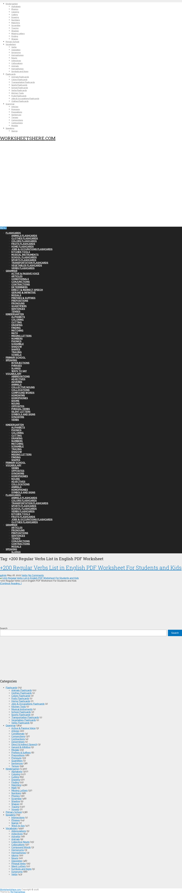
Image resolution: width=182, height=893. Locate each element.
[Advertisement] (85, 164)
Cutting (14, 15)
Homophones (17, 55)
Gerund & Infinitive (23, 292)
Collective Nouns (23, 387)
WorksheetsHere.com (27, 138)
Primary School (12, 42)
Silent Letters (20, 411)
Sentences (16, 115)
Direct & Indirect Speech (27, 290)
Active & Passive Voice (25, 273)
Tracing (14, 28)
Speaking (10, 128)
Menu (3, 228)
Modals (14, 126)
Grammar (10, 104)
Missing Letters (18, 33)
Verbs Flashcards (19, 90)
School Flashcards (19, 88)
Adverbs (16, 382)
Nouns (14, 58)
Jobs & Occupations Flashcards (25, 98)
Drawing (15, 17)
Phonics (14, 9)
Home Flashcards (22, 246)
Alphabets (15, 6)
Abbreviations (20, 376)
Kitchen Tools (17, 93)
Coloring (15, 12)
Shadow (15, 31)
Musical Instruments (25, 254)
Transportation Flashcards (23, 82)
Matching (15, 23)
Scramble (15, 25)
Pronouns (15, 109)
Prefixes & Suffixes (23, 298)
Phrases (16, 365)
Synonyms (16, 52)
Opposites (15, 50)
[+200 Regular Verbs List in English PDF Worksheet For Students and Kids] (91, 578)
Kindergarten (12, 4)
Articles (14, 107)
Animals (15, 66)
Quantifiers (19, 306)
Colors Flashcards (19, 80)
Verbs (13, 47)
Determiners (19, 287)
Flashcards (10, 74)
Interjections (20, 363)
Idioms (15, 400)
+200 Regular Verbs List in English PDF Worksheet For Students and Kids (91, 567)
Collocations (16, 63)
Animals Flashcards (20, 77)
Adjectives (16, 61)
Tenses (14, 117)
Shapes (14, 39)
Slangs (14, 131)
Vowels (16, 354)
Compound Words (22, 392)
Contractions (17, 123)
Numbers (15, 20)
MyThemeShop (18, 892)
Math (14, 333)
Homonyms (18, 395)
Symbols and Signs (19, 71)
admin (3, 575)
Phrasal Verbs (20, 409)
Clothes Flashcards (19, 101)
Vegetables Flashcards (26, 265)
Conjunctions (17, 120)
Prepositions (16, 112)
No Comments (36, 575)
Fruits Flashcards (18, 96)
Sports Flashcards (19, 85)
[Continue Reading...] (10, 583)
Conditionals (20, 279)
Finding (14, 36)
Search (3, 628)
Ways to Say (19, 371)
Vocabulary (11, 44)
